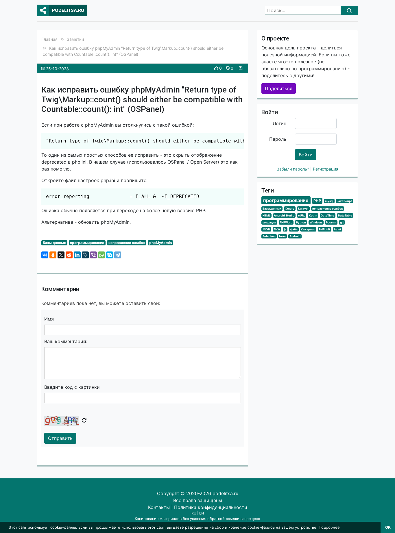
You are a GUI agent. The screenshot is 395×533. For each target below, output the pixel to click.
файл (294, 229)
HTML (266, 215)
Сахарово (308, 229)
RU (193, 513)
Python (301, 222)
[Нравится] (216, 68)
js (285, 229)
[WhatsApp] (101, 254)
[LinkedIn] (77, 254)
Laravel (303, 208)
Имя (49, 319)
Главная (49, 39)
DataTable (345, 215)
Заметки (75, 39)
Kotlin (313, 215)
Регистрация (325, 168)
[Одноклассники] (52, 254)
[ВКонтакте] (44, 254)
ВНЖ (277, 229)
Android (294, 236)
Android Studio (284, 215)
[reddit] (69, 254)
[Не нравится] (228, 68)
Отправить (60, 438)
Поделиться (278, 88)
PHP (317, 201)
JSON (266, 229)
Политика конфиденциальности (210, 507)
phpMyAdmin (160, 242)
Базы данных (54, 242)
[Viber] (93, 254)
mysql (329, 201)
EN (201, 513)
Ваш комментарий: (65, 341)
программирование (87, 242)
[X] (61, 254)
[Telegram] (117, 254)
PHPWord (286, 222)
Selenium (269, 236)
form (282, 236)
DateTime (327, 215)
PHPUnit (324, 229)
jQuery (289, 208)
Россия (331, 222)
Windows (316, 222)
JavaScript (344, 201)
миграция (269, 222)
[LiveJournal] (85, 254)
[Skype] (109, 254)
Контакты (159, 507)
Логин (279, 123)
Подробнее (329, 527)
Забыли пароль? (293, 168)
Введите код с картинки (72, 387)
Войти (306, 155)
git (342, 222)
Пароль (277, 139)
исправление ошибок (126, 242)
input (337, 229)
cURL (301, 215)
